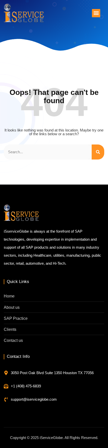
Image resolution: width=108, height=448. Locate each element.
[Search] (98, 152)
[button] (96, 13)
